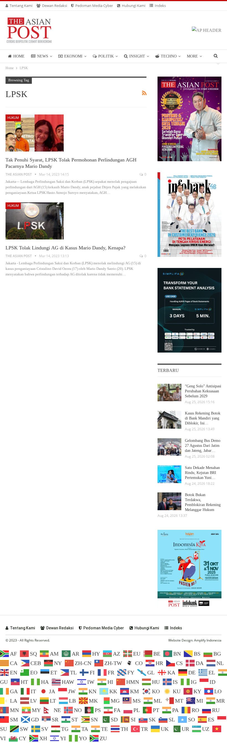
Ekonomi (73, 56)
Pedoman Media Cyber (94, 5)
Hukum (13, 118)
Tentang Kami (21, 5)
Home (19, 56)
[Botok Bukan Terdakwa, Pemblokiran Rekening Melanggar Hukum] (169, 501)
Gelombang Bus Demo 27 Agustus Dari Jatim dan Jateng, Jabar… (202, 446)
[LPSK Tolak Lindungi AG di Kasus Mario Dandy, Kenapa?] (35, 220)
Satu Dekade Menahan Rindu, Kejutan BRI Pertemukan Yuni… (202, 473)
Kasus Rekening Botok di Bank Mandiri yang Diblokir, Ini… (202, 418)
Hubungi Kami (133, 5)
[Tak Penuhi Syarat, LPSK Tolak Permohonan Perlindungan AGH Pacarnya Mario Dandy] (35, 133)
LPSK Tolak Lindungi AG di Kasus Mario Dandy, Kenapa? (65, 248)
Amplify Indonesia (207, 640)
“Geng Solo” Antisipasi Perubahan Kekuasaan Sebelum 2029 (203, 391)
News (42, 56)
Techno (169, 56)
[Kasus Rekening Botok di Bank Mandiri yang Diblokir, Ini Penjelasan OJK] (169, 420)
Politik (106, 56)
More (192, 56)
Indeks (160, 5)
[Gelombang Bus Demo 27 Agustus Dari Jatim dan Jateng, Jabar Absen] (169, 447)
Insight (137, 56)
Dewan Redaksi (54, 5)
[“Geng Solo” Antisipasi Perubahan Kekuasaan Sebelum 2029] (169, 393)
